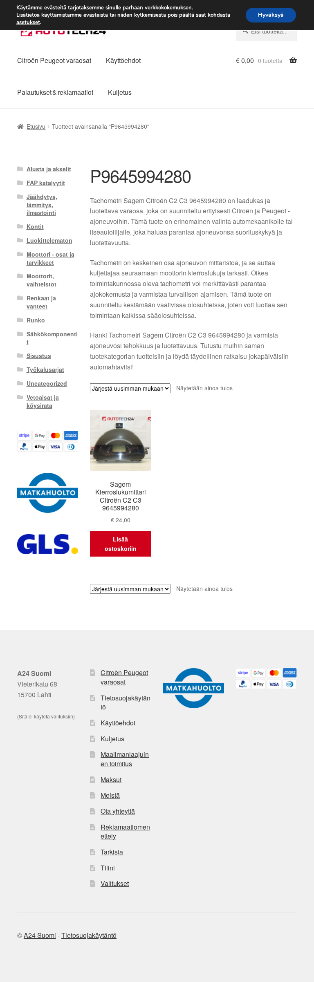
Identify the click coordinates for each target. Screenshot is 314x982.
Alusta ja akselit (49, 169)
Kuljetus (120, 92)
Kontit (35, 226)
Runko (36, 320)
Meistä (110, 795)
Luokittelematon (49, 240)
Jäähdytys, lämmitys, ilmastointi (42, 204)
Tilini (108, 867)
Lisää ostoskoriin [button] (121, 544)
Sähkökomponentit (52, 338)
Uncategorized (47, 383)
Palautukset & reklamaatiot (55, 92)
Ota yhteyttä (118, 811)
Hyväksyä (271, 15)
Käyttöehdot (123, 60)
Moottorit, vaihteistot (41, 280)
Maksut (111, 779)
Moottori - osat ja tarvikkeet (50, 258)
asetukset (28, 22)
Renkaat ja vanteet (41, 302)
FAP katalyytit (46, 183)
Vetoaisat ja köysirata (43, 401)
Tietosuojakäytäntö (125, 702)
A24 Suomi (40, 935)
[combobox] (266, 31)
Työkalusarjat (45, 369)
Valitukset (115, 883)
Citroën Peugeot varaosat (54, 60)
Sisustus (39, 355)
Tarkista (112, 852)
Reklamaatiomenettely (125, 831)
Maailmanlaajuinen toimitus (125, 758)
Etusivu (36, 126)
